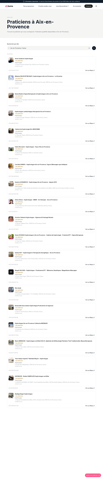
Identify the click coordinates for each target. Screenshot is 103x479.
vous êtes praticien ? (62, 6)
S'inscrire (88, 6)
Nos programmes (28, 6)
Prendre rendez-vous (45, 6)
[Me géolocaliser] (89, 48)
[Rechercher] (94, 48)
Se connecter (77, 6)
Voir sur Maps (89, 70)
